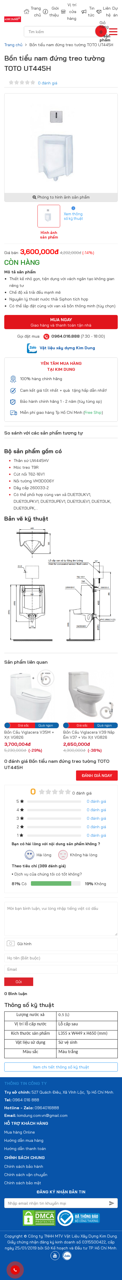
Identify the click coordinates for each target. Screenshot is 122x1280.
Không (95, 883)
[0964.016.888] (15, 1270)
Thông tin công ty (25, 1083)
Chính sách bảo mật (22, 1182)
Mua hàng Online (19, 1132)
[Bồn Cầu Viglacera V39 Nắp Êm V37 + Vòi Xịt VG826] (47, 695)
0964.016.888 (65, 336)
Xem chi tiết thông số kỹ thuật (61, 1067)
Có (19, 883)
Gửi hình (24, 944)
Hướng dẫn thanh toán (25, 1148)
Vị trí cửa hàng (70, 11)
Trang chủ (33, 12)
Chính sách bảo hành (23, 1166)
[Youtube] (55, 1255)
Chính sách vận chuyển (25, 1174)
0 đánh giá (47, 83)
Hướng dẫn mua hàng (23, 1140)
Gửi (19, 981)
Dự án (115, 12)
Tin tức (88, 12)
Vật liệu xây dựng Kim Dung (67, 347)
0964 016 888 (25, 1099)
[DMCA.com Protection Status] (39, 1217)
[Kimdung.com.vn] (12, 19)
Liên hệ (104, 12)
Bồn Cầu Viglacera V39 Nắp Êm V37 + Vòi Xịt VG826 (46, 735)
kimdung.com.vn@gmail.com (42, 1115)
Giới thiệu (51, 12)
